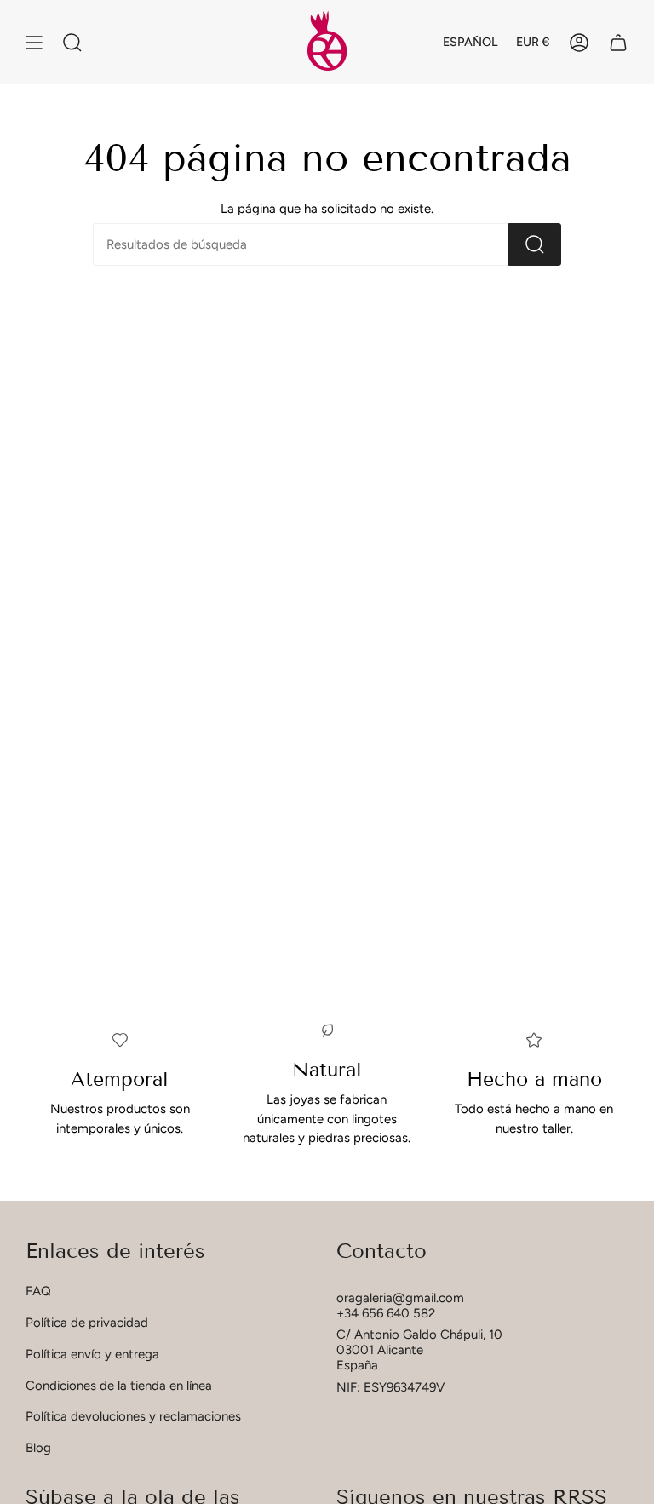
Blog (38, 1447)
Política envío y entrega (92, 1354)
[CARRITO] (618, 42)
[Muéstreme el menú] (34, 42)
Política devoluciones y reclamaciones (133, 1416)
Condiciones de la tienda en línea (119, 1385)
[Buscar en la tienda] (534, 244)
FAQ (38, 1291)
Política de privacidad (87, 1322)
